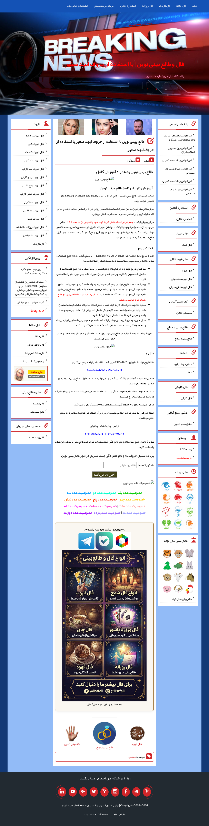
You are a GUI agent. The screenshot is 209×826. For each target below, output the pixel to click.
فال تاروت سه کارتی (33, 169)
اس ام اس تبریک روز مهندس (182, 191)
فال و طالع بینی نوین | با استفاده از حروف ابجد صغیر (124, 64)
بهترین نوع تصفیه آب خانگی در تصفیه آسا (34, 271)
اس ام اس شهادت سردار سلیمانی (180, 170)
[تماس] (104, 792)
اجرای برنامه (105, 474)
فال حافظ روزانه (35, 344)
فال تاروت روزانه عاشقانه (30, 227)
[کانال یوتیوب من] (73, 792)
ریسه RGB (186, 449)
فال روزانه (147, 6)
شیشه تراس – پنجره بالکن (30, 302)
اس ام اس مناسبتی (104, 6)
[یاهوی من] (147, 792)
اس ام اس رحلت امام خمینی (177, 160)
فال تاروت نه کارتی (34, 202)
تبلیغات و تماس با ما (77, 6)
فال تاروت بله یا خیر (33, 235)
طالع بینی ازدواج (183, 338)
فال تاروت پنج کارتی (33, 185)
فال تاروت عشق (35, 218)
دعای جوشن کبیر (182, 364)
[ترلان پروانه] (105, 128)
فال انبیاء (187, 245)
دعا (190, 372)
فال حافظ (181, 6)
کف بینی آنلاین (184, 313)
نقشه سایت (90, 814)
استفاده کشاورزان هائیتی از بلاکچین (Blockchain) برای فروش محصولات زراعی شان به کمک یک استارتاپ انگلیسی (31, 288)
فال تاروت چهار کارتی (32, 177)
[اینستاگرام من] (115, 792)
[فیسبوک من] (126, 792)
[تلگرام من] (136, 792)
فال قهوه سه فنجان (181, 278)
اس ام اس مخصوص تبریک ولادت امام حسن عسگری (179, 137)
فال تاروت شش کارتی (32, 193)
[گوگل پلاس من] (83, 792)
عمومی (132, 757)
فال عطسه (38, 403)
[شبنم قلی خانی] (71, 128)
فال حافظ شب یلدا (34, 353)
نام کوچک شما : (145, 465)
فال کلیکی (186, 398)
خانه (194, 6)
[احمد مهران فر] (139, 128)
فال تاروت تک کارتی (33, 160)
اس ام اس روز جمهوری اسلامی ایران (181, 150)
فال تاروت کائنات (34, 152)
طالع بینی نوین (36, 411)
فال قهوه (187, 270)
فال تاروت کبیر (36, 143)
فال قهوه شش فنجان (180, 287)
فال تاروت (164, 6)
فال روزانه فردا (36, 437)
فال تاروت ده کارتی (33, 210)
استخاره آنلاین (128, 6)
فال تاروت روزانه (35, 135)
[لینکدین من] (62, 792)
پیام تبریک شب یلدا (33, 361)
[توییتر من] (94, 792)
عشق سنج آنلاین (183, 423)
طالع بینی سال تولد (181, 599)
